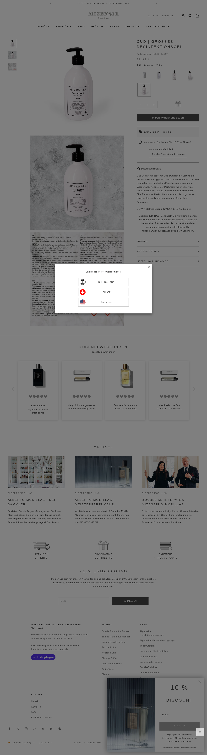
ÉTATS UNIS (107, 302)
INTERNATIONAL (107, 282)
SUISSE (107, 292)
